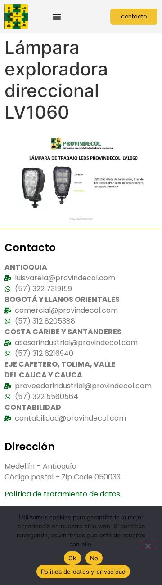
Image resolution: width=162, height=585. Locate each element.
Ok (72, 558)
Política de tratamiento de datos (62, 494)
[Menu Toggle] (56, 16)
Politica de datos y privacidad (83, 571)
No (94, 558)
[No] (147, 545)
